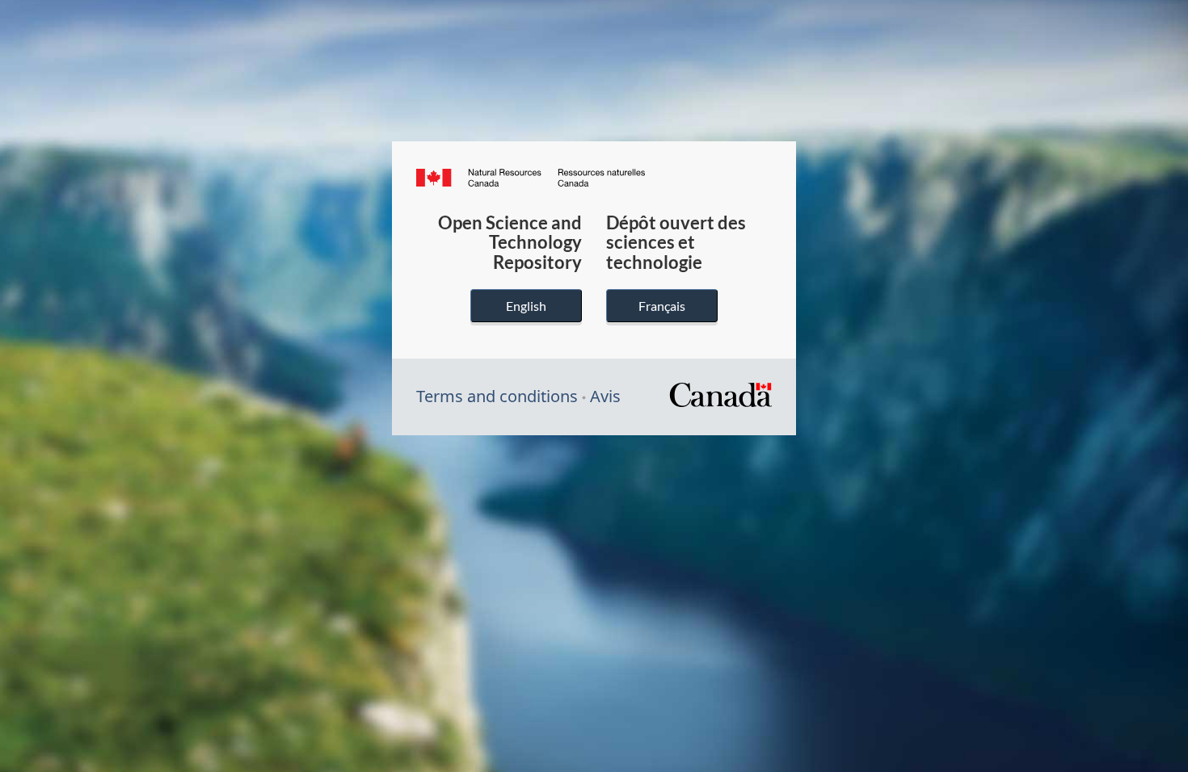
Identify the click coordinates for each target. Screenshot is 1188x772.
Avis (605, 396)
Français (661, 305)
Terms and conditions (497, 396)
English (526, 305)
